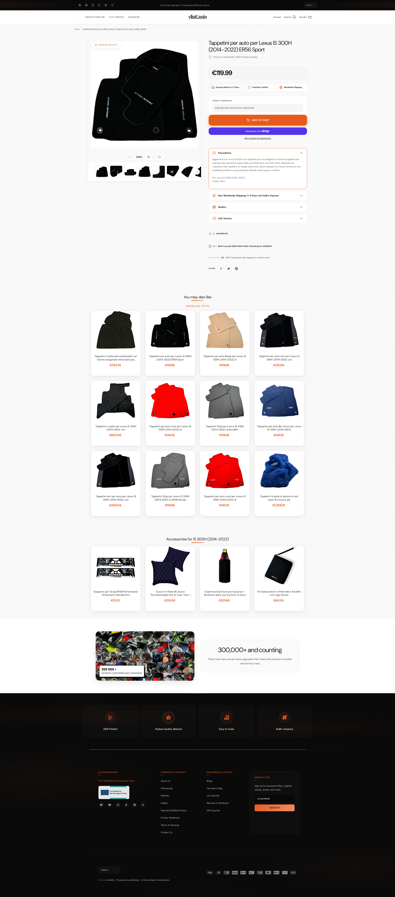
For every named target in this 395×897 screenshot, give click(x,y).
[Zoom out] (129, 157)
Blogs (210, 781)
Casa (77, 29)
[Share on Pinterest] (236, 269)
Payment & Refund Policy (174, 810)
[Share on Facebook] (221, 269)
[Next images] (197, 172)
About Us (166, 781)
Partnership (167, 788)
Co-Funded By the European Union (116, 780)
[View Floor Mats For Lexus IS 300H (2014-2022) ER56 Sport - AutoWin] (102, 172)
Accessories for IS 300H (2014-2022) (197, 539)
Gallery (164, 803)
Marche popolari (95, 17)
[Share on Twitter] (229, 269)
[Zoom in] (148, 157)
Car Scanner (213, 795)
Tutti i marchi (116, 17)
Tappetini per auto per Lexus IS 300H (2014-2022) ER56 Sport (114, 29)
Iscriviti (274, 807)
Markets (165, 795)
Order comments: (222, 100)
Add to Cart (260, 120)
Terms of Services (170, 825)
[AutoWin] (197, 17)
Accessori (134, 17)
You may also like (198, 297)
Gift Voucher (213, 810)
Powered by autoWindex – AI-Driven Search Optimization (143, 880)
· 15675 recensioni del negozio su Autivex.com (245, 257)
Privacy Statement (170, 817)
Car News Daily (214, 788)
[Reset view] (159, 157)
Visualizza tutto (197, 306)
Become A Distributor (218, 803)
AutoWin (110, 880)
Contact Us (167, 832)
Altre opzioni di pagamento (257, 138)
